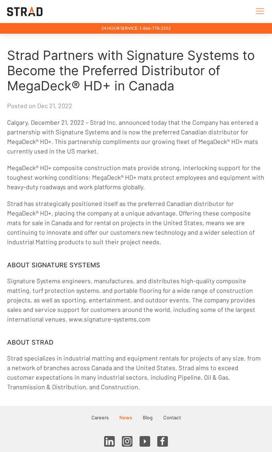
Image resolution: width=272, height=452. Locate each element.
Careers (100, 417)
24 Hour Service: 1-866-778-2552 (136, 28)
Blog (148, 417)
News (125, 417)
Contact (172, 417)
